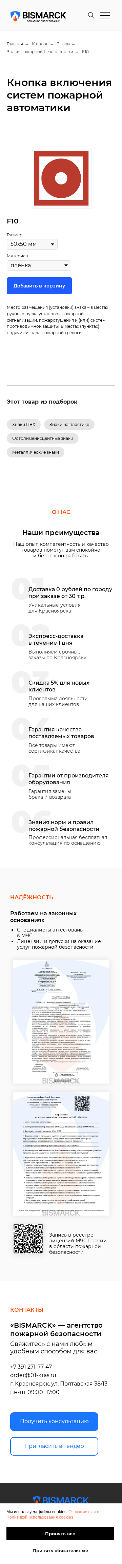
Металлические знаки (35, 452)
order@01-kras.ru (33, 1375)
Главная (15, 43)
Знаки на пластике (69, 424)
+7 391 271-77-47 (31, 1367)
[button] (54, 1421)
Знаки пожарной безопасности (40, 51)
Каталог (40, 43)
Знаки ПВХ (23, 424)
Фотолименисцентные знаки (42, 438)
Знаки (63, 43)
